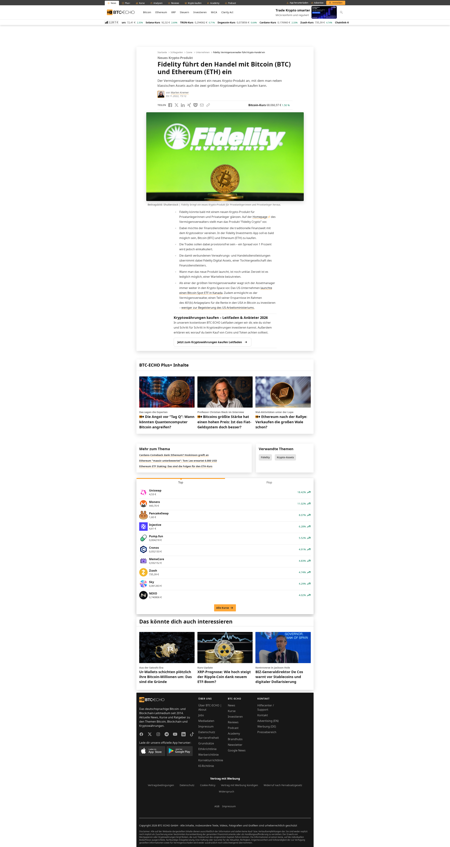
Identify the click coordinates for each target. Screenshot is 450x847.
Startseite (162, 52)
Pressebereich (266, 732)
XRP (173, 12)
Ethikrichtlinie (207, 749)
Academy (234, 733)
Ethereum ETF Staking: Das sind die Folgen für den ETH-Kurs (175, 466)
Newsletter (235, 745)
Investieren (200, 12)
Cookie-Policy (207, 785)
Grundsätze (206, 743)
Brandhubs (235, 739)
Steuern (184, 12)
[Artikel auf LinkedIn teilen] (183, 105)
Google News (237, 750)
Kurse (232, 711)
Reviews (233, 722)
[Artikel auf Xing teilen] (189, 105)
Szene (189, 52)
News (231, 705)
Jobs (201, 715)
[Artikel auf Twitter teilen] (176, 105)
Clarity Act (227, 12)
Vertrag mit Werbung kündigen (239, 785)
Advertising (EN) (268, 721)
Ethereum (161, 12)
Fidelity (265, 457)
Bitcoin (147, 12)
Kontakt (262, 715)
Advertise (318, 2)
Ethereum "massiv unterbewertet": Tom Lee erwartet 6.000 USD (178, 460)
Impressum (206, 726)
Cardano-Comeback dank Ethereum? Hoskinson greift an (174, 455)
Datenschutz (206, 732)
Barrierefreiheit (208, 738)
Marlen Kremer (180, 92)
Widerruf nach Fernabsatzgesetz (283, 785)
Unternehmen (203, 52)
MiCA (214, 12)
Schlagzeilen (177, 52)
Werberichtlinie (208, 755)
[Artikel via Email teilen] (202, 105)
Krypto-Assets (285, 457)
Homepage (260, 217)
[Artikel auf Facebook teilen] (170, 105)
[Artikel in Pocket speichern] (195, 105)
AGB (216, 806)
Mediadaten (206, 721)
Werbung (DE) (266, 726)
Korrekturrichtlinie (210, 760)
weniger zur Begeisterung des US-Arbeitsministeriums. (218, 308)
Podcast (233, 728)
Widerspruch (226, 791)
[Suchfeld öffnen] (341, 12)
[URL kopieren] (208, 105)
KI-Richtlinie (206, 766)
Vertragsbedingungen (161, 785)
